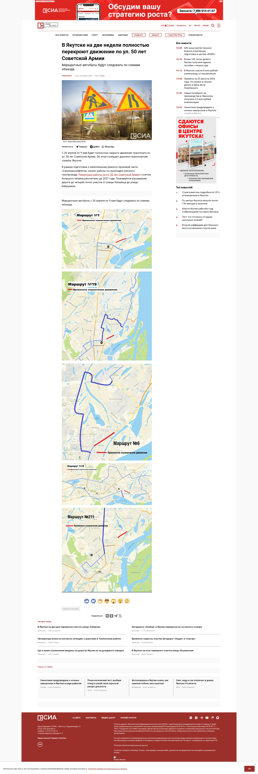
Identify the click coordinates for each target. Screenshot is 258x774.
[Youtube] (207, 717)
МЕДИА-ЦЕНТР (108, 718)
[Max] (217, 717)
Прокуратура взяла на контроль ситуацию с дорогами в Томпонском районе (79, 638)
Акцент (155, 35)
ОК (249, 769)
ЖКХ (178, 687)
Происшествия (80, 35)
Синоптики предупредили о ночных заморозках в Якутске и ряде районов (200, 110)
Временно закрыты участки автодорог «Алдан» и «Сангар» (163, 638)
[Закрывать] (255, 764)
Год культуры (175, 35)
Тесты (89, 690)
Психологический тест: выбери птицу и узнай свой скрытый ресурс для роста (104, 683)
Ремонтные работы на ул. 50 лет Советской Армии (109, 174)
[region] (129, 768)
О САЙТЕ (76, 718)
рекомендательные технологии (144, 738)
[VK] (191, 717)
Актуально (42, 643)
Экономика (108, 35)
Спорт (95, 35)
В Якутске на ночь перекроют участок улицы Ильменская (162, 650)
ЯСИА (102, 76)
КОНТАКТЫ (91, 718)
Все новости (61, 35)
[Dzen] (94, 146)
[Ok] (196, 717)
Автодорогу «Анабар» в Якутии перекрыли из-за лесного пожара (167, 627)
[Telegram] (115, 616)
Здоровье (123, 35)
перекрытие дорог (71, 609)
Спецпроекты (195, 35)
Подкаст (138, 35)
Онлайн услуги (128, 718)
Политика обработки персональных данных (131, 745)
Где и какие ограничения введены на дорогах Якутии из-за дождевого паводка (81, 650)
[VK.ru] (107, 616)
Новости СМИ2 (45, 667)
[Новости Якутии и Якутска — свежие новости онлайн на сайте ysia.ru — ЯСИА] (48, 25)
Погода (43, 687)
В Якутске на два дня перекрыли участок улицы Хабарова (69, 627)
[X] (120, 616)
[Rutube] (212, 717)
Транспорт (67, 76)
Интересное (136, 687)
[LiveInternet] (130, 758)
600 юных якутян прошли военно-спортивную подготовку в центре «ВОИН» (199, 51)
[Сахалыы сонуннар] (167, 26)
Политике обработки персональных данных (107, 769)
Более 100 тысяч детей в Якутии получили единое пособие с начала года (197, 62)
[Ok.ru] (111, 616)
